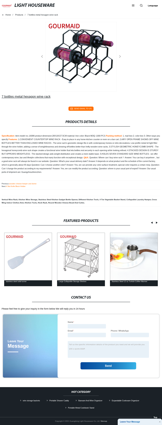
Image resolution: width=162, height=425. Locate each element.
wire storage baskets (31, 400)
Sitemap (103, 421)
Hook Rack (42, 203)
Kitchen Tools (31, 203)
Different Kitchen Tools (89, 200)
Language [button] (153, 5)
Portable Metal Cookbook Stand (81, 408)
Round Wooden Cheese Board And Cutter (66, 203)
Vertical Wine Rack (10, 200)
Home (8, 15)
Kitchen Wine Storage (28, 200)
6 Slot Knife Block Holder (16, 186)
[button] (133, 5)
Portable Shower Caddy (59, 400)
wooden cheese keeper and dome (22, 184)
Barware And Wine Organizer (90, 400)
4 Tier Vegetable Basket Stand (112, 200)
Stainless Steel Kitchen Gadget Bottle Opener (58, 200)
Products (19, 15)
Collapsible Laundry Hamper (138, 200)
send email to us (83, 108)
